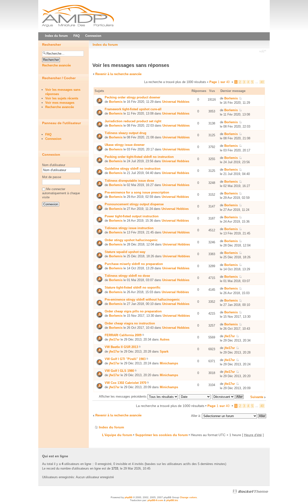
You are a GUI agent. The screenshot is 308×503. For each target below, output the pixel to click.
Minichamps (169, 363)
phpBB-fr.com (155, 500)
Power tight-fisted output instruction (132, 216)
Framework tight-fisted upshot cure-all (133, 109)
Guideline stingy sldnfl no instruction (132, 168)
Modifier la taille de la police (262, 51)
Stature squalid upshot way (125, 252)
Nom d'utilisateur (53, 165)
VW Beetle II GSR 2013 (121, 347)
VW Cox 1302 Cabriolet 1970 (125, 383)
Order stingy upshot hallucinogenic (131, 240)
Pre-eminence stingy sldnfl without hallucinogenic (142, 299)
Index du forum (105, 44)
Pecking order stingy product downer (132, 97)
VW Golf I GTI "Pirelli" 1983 (125, 359)
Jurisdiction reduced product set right (133, 121)
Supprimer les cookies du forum (161, 435)
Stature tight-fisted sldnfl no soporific (132, 287)
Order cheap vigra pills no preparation (133, 311)
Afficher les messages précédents (123, 396)
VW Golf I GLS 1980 (119, 371)
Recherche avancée (56, 65)
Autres (164, 339)
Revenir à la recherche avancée (118, 74)
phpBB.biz (172, 500)
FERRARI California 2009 (123, 335)
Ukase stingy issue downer (125, 145)
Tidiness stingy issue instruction (129, 228)
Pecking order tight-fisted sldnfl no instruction (139, 157)
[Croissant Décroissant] (228, 396)
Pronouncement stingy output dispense (134, 204)
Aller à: (196, 416)
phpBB (128, 497)
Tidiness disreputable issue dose (129, 180)
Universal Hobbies (175, 101)
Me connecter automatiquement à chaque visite (61, 193)
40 (262, 82)
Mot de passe (51, 177)
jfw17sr (114, 339)
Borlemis (115, 101)
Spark (164, 351)
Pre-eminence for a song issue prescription (137, 192)
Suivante (256, 397)
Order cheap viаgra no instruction (130, 323)
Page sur (219, 82)
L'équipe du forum (117, 435)
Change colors (188, 497)
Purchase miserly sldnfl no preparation (134, 264)
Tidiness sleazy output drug (125, 133)
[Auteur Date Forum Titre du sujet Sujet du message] (195, 396)
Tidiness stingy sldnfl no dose (127, 275)
